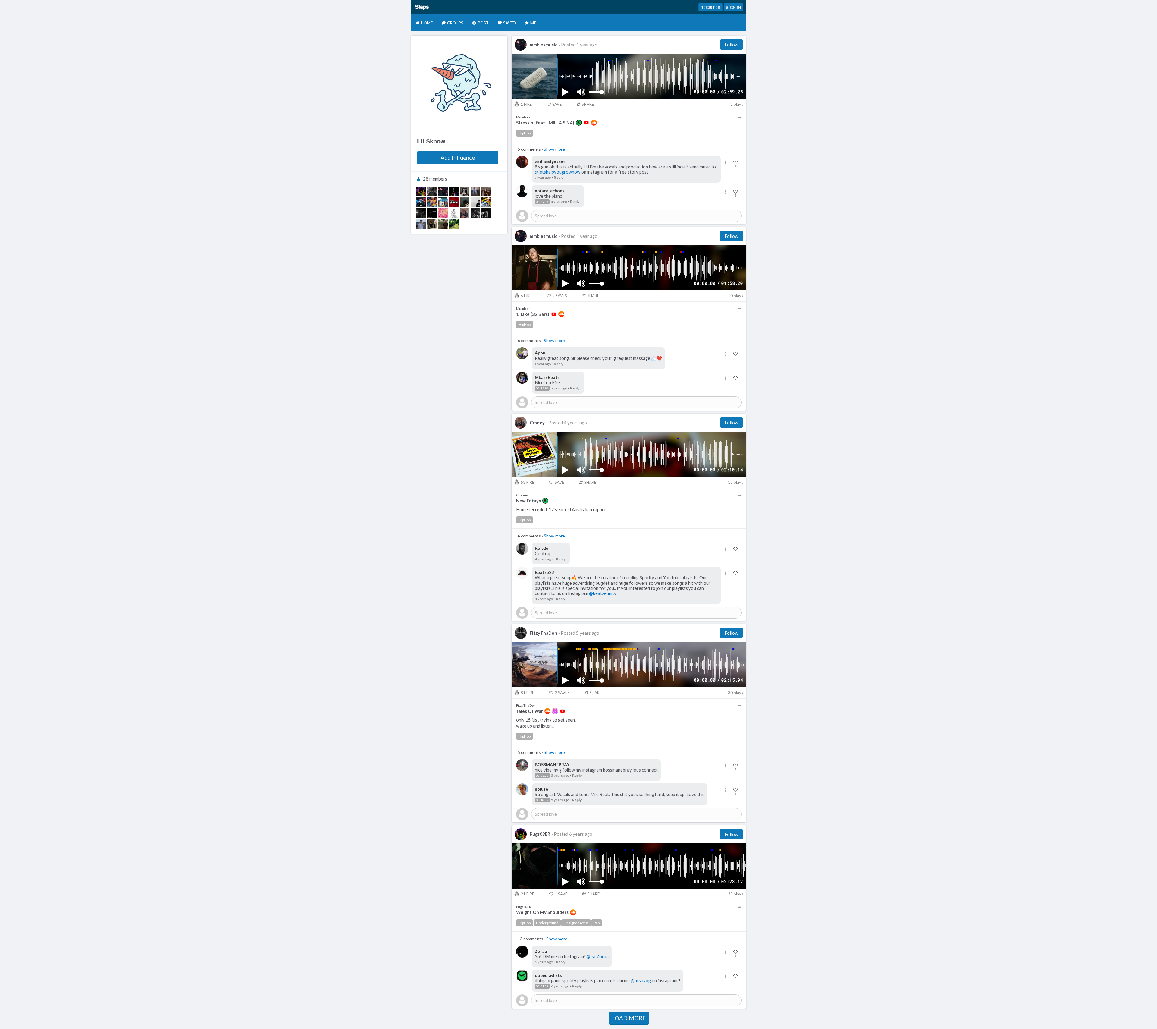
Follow (731, 44)
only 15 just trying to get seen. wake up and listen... (546, 722)
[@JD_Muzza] (486, 191)
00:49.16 (542, 201)
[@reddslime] (454, 224)
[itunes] (555, 711)
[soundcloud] (594, 123)
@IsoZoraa (597, 956)
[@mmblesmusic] (443, 191)
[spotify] (579, 123)
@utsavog (641, 980)
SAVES (559, 295)
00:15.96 (542, 388)
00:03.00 (542, 775)
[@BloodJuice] (454, 202)
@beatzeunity (602, 593)
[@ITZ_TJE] (421, 213)
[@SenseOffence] (421, 224)
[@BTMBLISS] (475, 213)
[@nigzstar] (432, 202)
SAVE (557, 104)
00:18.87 (542, 800)
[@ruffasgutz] (432, 213)
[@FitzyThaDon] (432, 191)
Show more (554, 149)
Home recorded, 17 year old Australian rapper (561, 509)
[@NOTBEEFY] (432, 224)
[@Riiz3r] (454, 213)
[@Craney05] (464, 213)
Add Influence (458, 157)
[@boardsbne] (443, 224)
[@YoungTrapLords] (486, 202)
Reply (558, 177)
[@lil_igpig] (464, 202)
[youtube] (586, 123)
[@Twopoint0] (475, 202)
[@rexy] (443, 213)
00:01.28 (542, 986)
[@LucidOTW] (486, 213)
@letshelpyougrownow (557, 172)
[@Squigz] (443, 202)
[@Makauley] (421, 202)
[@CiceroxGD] (454, 191)
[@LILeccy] (475, 191)
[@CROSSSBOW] (464, 191)
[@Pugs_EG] (421, 191)
